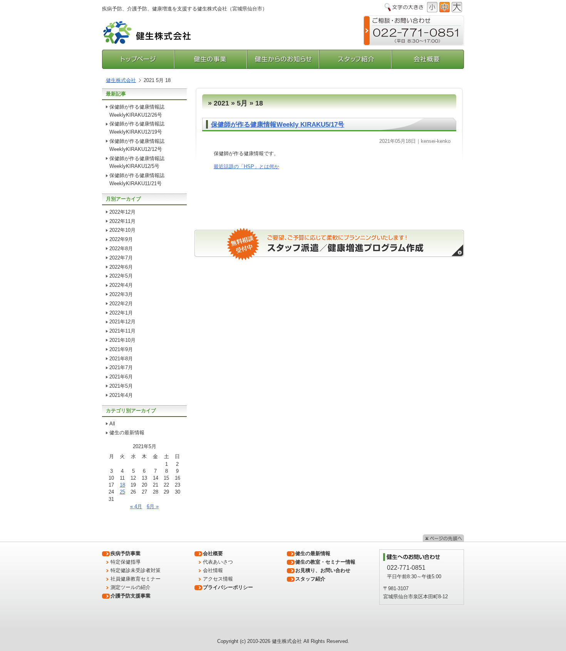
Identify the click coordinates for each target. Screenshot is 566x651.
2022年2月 (121, 303)
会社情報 (213, 570)
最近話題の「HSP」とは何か (246, 166)
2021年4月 (121, 395)
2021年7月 (121, 367)
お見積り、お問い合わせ (322, 570)
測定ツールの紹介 (131, 587)
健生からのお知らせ (283, 59)
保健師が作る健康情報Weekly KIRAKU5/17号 (277, 124)
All (112, 424)
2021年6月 (121, 377)
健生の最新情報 (126, 432)
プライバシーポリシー (228, 587)
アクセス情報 (218, 579)
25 (122, 492)
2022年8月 (121, 248)
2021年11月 (122, 331)
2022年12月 (122, 212)
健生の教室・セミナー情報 (325, 562)
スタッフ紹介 (356, 59)
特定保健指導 (126, 562)
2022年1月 (121, 313)
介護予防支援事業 (131, 596)
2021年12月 (122, 322)
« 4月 (136, 506)
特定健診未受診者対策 (136, 570)
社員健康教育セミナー (136, 579)
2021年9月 (121, 349)
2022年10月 (122, 230)
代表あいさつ (218, 562)
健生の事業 (211, 59)
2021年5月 (121, 386)
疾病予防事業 (126, 553)
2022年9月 (121, 239)
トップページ (138, 59)
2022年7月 (121, 258)
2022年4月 (121, 285)
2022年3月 (121, 294)
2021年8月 (121, 358)
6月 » (153, 506)
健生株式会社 (121, 80)
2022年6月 (121, 267)
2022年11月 (122, 221)
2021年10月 (122, 340)
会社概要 (428, 59)
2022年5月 (121, 276)
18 (122, 485)
